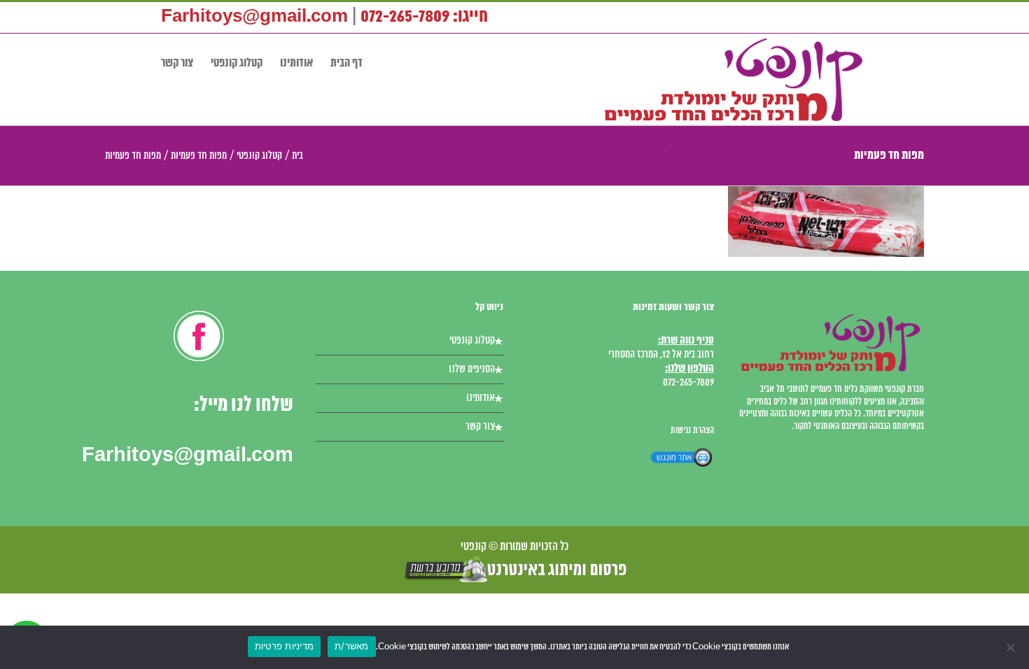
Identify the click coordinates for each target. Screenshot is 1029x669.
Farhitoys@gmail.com (254, 17)
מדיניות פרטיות (284, 646)
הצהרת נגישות (692, 430)
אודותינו (480, 398)
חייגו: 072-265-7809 (424, 17)
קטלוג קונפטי (472, 340)
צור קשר (480, 427)
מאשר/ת (352, 646)
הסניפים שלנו (472, 369)
